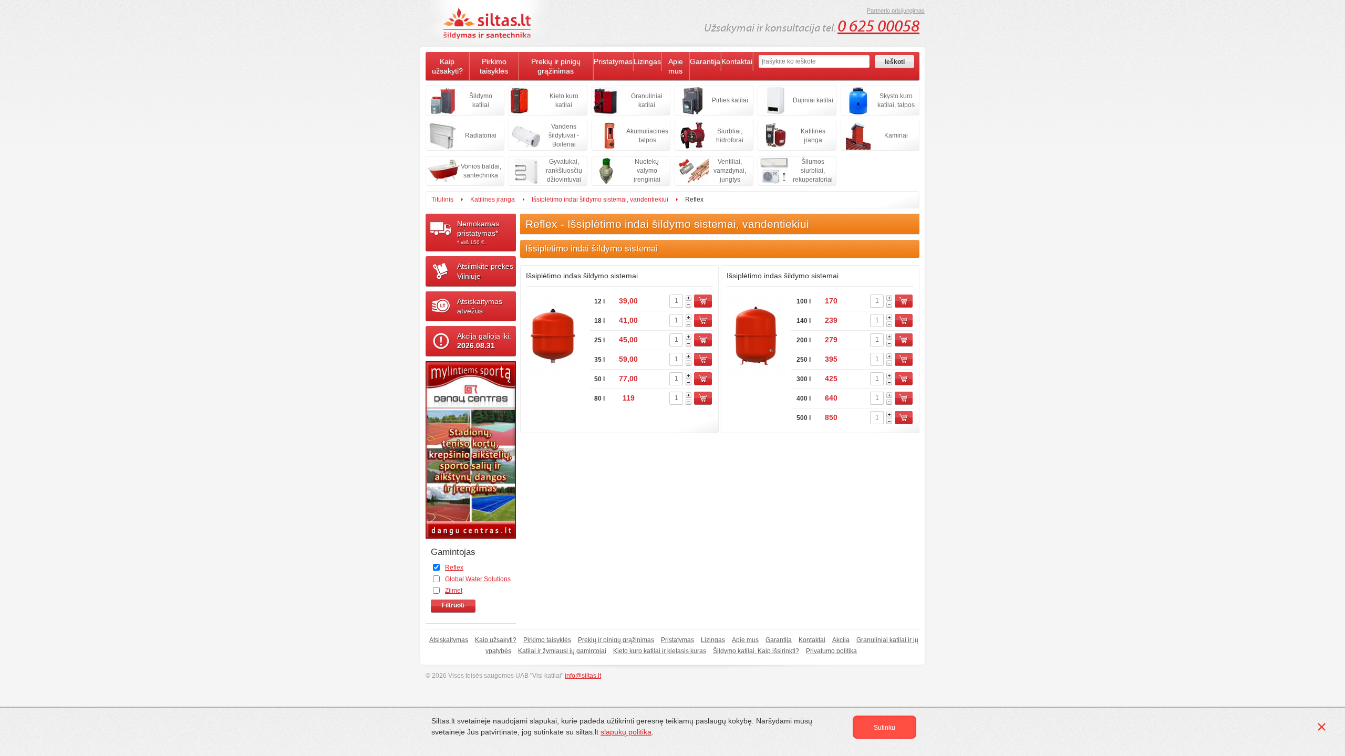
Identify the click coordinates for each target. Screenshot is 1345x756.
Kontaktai (736, 61)
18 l (599, 320)
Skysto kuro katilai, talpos (896, 100)
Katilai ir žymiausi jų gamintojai (562, 651)
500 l (803, 418)
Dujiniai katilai (813, 100)
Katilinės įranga (813, 136)
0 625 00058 (878, 26)
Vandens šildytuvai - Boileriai (564, 135)
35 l (599, 359)
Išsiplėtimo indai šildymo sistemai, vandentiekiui (600, 199)
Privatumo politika (831, 651)
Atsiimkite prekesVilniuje (485, 271)
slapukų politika (626, 732)
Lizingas (647, 61)
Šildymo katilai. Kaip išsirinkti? (756, 651)
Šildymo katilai (480, 100)
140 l (803, 320)
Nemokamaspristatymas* (478, 232)
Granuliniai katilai (647, 100)
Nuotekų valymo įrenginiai (647, 170)
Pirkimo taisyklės (494, 66)
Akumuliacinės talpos (647, 136)
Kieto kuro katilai (564, 100)
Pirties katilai (730, 100)
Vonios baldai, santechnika (481, 171)
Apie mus (675, 66)
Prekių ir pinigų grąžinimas (556, 66)
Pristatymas (613, 61)
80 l (599, 398)
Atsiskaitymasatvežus (479, 306)
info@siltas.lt (583, 675)
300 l (803, 379)
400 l (803, 398)
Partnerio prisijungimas (896, 10)
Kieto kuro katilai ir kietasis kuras (659, 651)
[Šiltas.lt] (489, 23)
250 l (803, 359)
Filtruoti (453, 605)
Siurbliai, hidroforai (729, 136)
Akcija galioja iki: (484, 341)
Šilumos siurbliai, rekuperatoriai (813, 170)
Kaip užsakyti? (447, 66)
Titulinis (442, 199)
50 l (599, 379)
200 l (803, 340)
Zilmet (453, 590)
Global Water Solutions (478, 579)
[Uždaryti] (1323, 728)
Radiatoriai (480, 135)
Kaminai (896, 135)
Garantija (705, 61)
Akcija (841, 640)
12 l (599, 301)
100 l (803, 301)
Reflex (454, 567)
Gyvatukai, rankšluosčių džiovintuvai (564, 170)
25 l (599, 340)
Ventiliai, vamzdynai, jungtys (729, 170)
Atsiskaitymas (448, 640)
